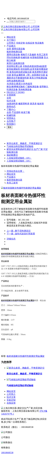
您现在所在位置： (15, 171)
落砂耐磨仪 (12, 155)
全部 (9, 49)
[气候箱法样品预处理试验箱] (21, 379)
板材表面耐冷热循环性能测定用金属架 (25, 356)
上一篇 (19, 231)
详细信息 (11, 239)
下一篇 (21, 233)
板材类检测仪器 (14, 180)
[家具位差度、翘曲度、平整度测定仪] (25, 368)
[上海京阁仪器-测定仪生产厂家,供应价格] (25, 28)
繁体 (9, 127)
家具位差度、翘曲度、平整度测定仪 (24, 143)
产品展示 (11, 177)
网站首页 (11, 37)
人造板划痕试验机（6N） (19, 158)
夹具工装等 (12, 183)
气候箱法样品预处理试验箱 (20, 146)
